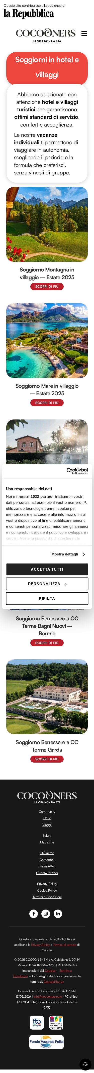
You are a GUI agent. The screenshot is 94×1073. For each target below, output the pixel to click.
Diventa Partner (47, 873)
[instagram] (45, 913)
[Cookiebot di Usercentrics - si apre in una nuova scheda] (67, 471)
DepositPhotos (54, 981)
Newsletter (47, 866)
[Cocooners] (45, 34)
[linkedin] (58, 913)
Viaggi (47, 825)
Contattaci (47, 860)
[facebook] (33, 913)
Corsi (47, 818)
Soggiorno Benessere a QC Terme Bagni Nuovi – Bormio (47, 626)
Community (47, 811)
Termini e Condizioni (47, 897)
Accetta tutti (47, 569)
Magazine (47, 842)
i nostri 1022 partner (35, 496)
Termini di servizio (64, 944)
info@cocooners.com (48, 996)
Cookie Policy (47, 890)
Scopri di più (47, 286)
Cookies (50, 970)
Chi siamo (47, 853)
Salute (47, 835)
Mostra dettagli (64, 554)
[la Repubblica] (29, 13)
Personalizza (44, 584)
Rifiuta (47, 598)
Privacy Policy (47, 884)
